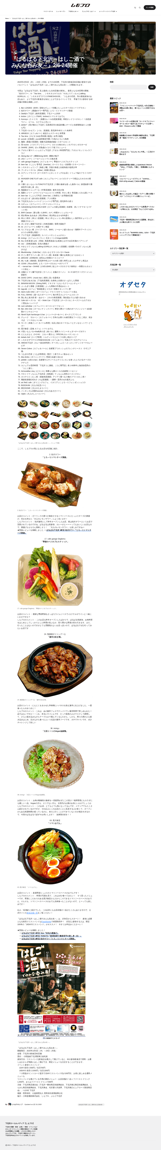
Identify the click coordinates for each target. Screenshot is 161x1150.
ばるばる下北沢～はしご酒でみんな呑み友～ (91, 1104)
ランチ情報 (149, 7)
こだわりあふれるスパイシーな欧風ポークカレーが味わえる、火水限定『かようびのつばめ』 (137, 208)
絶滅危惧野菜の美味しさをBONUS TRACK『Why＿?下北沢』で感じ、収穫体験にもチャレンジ (136, 167)
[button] (135, 7)
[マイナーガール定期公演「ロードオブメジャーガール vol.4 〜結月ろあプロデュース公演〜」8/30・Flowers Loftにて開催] (114, 122)
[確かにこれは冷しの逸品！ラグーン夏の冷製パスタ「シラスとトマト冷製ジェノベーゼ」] (114, 194)
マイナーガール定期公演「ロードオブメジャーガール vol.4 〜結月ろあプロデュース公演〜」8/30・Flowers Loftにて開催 (137, 123)
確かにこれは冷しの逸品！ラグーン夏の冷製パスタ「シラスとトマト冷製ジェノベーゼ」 (137, 195)
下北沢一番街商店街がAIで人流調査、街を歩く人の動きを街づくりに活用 (137, 221)
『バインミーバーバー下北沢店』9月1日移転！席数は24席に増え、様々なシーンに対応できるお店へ (137, 108)
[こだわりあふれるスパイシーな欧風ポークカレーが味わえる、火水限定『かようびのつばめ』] (114, 207)
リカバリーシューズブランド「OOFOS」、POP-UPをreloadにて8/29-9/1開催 (135, 180)
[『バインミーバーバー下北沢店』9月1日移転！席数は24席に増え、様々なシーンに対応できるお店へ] (114, 107)
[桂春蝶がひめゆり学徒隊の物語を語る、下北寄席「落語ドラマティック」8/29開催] (114, 138)
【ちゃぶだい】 (128, 327)
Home (7, 18)
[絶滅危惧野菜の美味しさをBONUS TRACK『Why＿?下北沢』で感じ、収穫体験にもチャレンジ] (114, 165)
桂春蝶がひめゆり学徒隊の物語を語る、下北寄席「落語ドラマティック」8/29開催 (137, 136)
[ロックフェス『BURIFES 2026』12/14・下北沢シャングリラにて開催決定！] (114, 234)
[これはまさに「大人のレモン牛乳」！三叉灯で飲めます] (114, 152)
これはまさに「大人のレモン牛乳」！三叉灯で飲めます (137, 153)
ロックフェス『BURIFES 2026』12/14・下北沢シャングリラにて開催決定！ (137, 234)
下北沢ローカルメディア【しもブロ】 (19, 1123)
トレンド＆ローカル (130, 324)
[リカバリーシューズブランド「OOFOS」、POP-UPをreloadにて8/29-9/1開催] (114, 180)
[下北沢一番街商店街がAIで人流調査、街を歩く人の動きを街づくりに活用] (114, 220)
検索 (112, 82)
